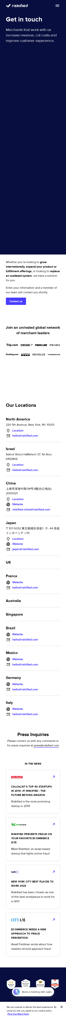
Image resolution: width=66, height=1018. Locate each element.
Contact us (16, 301)
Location (17, 430)
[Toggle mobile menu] (57, 5)
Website (17, 504)
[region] (33, 1010)
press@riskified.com (46, 745)
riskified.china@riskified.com (31, 509)
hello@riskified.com (25, 436)
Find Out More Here (18, 1014)
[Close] (62, 1007)
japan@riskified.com (25, 549)
